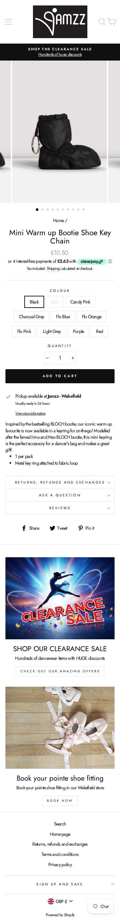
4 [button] (53, 210)
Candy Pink (80, 302)
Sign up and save (59, 884)
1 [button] (37, 209)
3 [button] (48, 210)
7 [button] (68, 210)
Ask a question (60, 495)
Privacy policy (60, 864)
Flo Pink (24, 331)
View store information (30, 413)
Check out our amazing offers (60, 671)
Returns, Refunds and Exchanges (60, 482)
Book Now (60, 800)
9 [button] (79, 210)
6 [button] (63, 210)
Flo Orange (91, 316)
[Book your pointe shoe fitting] (60, 728)
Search (60, 824)
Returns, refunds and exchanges (59, 844)
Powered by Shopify (60, 915)
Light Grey (52, 331)
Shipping (53, 268)
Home (58, 220)
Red (99, 331)
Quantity (60, 346)
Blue (54, 302)
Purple (78, 331)
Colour (60, 290)
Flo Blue (62, 316)
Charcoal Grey (31, 316)
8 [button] (74, 210)
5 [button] (58, 210)
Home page (60, 834)
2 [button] (43, 210)
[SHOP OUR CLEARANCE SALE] (60, 598)
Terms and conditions (60, 854)
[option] (60, 52)
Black (34, 302)
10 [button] (84, 210)
